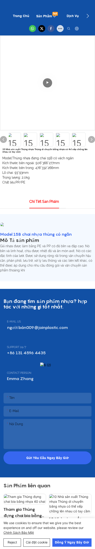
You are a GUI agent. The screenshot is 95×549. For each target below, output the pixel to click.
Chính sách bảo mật (18, 532)
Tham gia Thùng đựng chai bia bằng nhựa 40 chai (22, 513)
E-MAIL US (14, 321)
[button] (87, 16)
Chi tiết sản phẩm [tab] (44, 201)
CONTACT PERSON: (19, 373)
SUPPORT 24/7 (16, 347)
